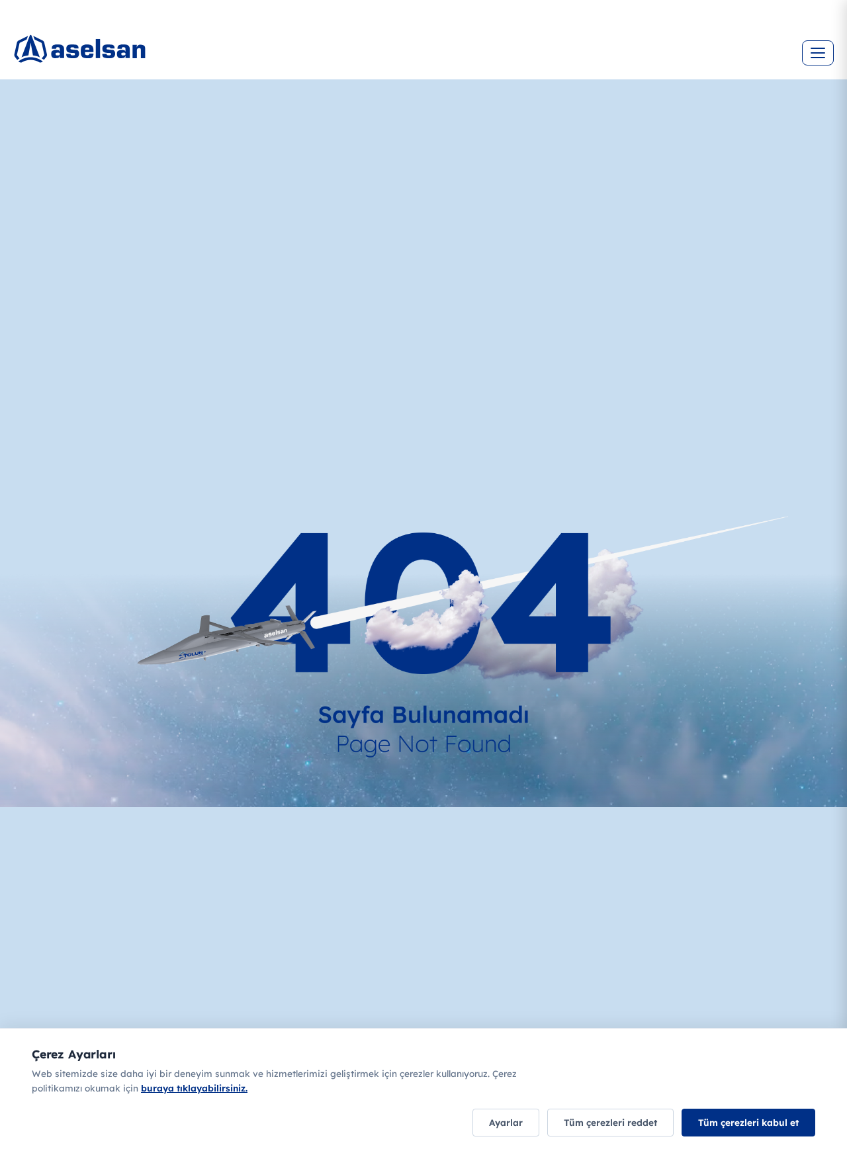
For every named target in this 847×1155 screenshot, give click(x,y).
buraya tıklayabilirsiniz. (194, 1087)
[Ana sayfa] (92, 43)
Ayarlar (506, 1122)
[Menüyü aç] (818, 52)
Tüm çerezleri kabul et (748, 1122)
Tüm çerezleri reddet (610, 1122)
